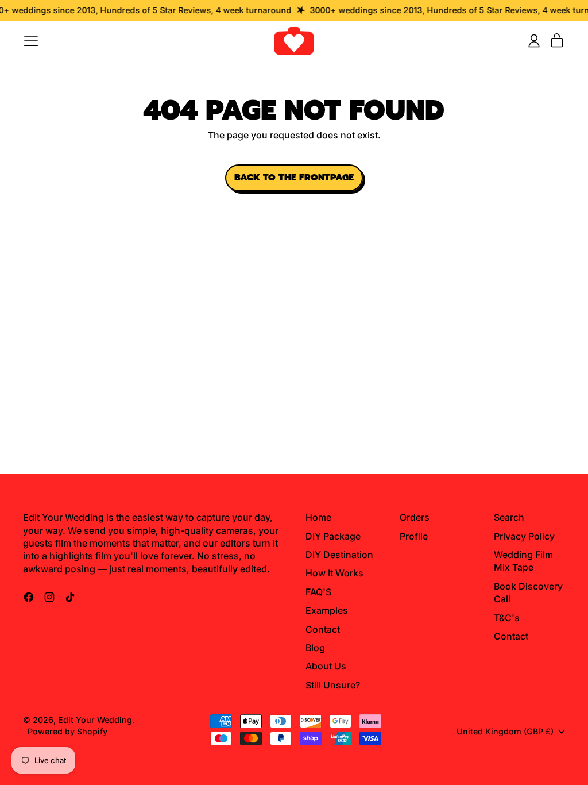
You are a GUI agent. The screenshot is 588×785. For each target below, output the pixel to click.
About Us (325, 666)
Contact (322, 629)
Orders (415, 517)
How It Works (334, 573)
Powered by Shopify (67, 731)
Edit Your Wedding (95, 720)
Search (509, 517)
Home (318, 517)
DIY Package (333, 536)
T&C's (507, 618)
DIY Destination (339, 554)
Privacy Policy (524, 536)
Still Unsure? (332, 685)
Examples (326, 610)
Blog (315, 647)
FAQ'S (318, 592)
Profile (414, 536)
